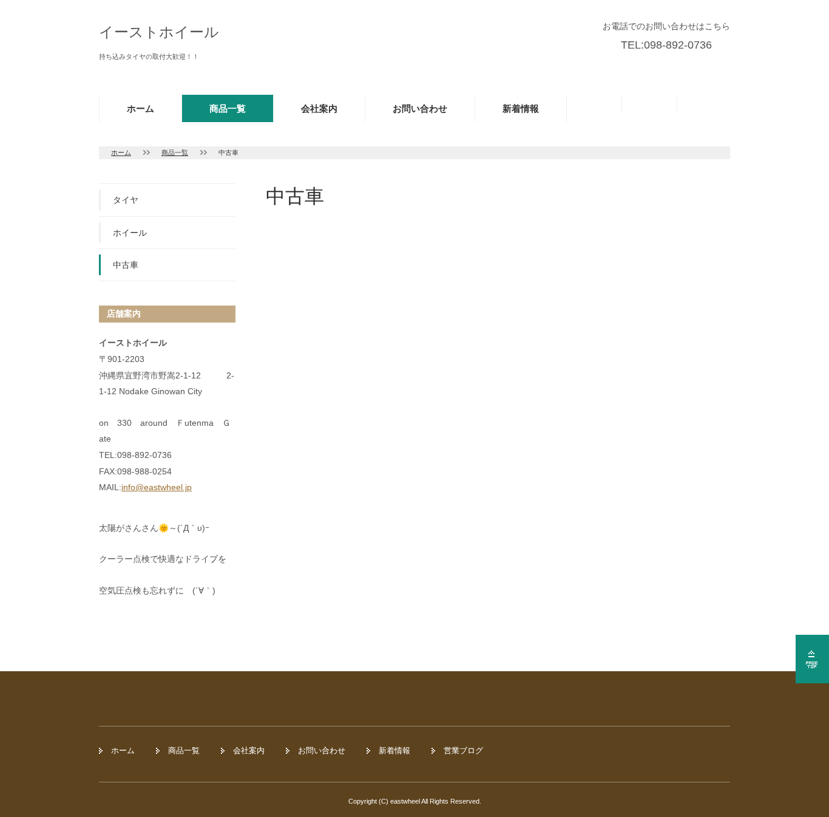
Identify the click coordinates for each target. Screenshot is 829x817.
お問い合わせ (420, 108)
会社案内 (319, 108)
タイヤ (125, 200)
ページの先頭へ (812, 659)
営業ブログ (463, 750)
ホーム (140, 108)
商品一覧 (227, 108)
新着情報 (520, 108)
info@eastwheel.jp (156, 487)
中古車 (125, 265)
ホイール (130, 233)
